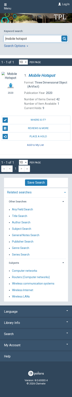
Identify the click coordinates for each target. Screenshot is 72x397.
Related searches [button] (19, 192)
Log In (66, 4)
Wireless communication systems (33, 283)
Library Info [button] (12, 323)
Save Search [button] (36, 182)
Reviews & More (38, 128)
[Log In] (59, 4)
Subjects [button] (14, 262)
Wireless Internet (22, 290)
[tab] (36, 191)
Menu (7, 8)
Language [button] (11, 311)
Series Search (21, 254)
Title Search (19, 216)
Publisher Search (22, 241)
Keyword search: (14, 31)
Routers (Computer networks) (31, 277)
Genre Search (20, 248)
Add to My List (35, 144)
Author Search (21, 222)
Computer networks (24, 270)
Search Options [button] (15, 46)
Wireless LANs (21, 296)
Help (7, 356)
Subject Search (21, 228)
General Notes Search (25, 235)
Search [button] (9, 334)
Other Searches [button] (17, 201)
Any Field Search (22, 209)
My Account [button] (12, 345)
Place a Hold (38, 136)
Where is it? (38, 119)
